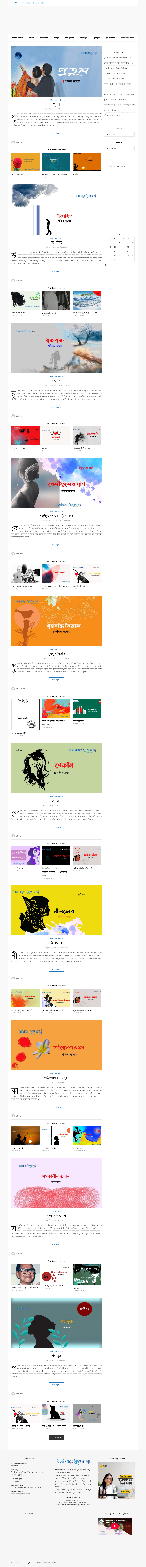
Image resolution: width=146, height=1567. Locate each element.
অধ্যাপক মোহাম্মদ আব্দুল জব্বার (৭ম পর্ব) (25, 1287)
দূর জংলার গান (77, 1288)
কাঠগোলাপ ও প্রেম (56, 1077)
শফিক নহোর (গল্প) (55, 100)
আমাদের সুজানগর (20, 689)
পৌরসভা (31, 38)
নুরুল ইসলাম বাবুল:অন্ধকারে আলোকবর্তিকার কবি (117, 57)
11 (119, 247)
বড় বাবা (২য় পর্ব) (17, 1148)
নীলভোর (56, 942)
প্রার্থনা (75, 174)
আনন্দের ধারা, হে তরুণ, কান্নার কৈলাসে (55, 586)
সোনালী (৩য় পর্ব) (78, 1425)
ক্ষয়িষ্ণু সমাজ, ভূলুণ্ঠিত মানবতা (21, 586)
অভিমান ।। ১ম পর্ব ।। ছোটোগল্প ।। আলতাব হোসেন (119, 94)
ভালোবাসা (45, 448)
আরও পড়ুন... (56, 133)
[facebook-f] (128, 3)
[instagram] (131, 3)
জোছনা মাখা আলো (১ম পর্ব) (20, 1425)
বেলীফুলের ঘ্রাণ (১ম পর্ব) (56, 515)
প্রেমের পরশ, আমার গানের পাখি (22, 1010)
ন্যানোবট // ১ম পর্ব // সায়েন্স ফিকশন (114, 78)
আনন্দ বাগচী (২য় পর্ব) (49, 313)
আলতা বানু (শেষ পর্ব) (49, 1148)
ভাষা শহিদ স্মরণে (78, 720)
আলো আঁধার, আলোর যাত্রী (20, 312)
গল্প (48, 100)
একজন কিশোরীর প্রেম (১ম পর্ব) (52, 1010)
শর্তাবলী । (38, 1563)
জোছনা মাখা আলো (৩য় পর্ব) (82, 586)
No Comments (64, 109)
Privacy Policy (17, 3)
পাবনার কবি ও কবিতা (127, 38)
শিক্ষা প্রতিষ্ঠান (69, 38)
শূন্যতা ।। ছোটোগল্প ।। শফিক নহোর (115, 99)
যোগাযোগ (43, 3)
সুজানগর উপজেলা (17, 38)
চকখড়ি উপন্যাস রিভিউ (19, 733)
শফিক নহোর (19, 142)
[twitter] (134, 3)
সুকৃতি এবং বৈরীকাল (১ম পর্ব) (82, 868)
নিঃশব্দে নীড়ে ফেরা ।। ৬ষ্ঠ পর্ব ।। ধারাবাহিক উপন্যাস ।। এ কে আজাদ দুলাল (54, 872)
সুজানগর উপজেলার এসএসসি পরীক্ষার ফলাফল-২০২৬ (118, 63)
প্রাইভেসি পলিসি (46, 1563)
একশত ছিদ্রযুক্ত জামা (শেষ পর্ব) (53, 1285)
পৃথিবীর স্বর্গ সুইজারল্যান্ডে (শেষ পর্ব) (85, 312)
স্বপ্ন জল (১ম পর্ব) (18, 448)
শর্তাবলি (28, 3)
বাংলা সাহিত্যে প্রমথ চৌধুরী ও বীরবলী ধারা (115, 68)
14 (132, 247)
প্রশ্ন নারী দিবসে (17, 868)
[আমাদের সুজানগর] (73, 20)
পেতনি (56, 800)
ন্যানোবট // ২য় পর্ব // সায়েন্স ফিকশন (54, 174)
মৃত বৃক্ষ (56, 380)
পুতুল (56, 104)
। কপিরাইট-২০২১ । (56, 1563)
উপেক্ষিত (56, 242)
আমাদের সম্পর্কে (35, 3)
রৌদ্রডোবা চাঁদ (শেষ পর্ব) (81, 448)
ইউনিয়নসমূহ (44, 38)
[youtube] (124, 3)
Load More (56, 1438)
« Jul (105, 264)
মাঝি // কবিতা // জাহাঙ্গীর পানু (112, 115)
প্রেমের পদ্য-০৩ (17, 174)
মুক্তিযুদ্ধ (97, 38)
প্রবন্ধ (54, 1211)
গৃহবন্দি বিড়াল (56, 653)
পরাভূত (56, 1355)
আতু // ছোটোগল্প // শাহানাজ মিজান (54, 1425)
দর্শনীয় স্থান (84, 38)
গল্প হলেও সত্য (78, 1148)
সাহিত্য (56, 38)
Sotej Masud (29, 1563)
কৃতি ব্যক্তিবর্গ (110, 38)
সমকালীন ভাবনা (56, 1215)
